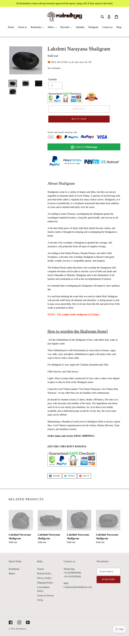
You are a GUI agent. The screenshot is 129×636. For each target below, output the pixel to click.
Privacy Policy (44, 578)
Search (40, 569)
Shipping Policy (45, 582)
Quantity (52, 79)
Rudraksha (14, 569)
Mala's (12, 573)
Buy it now (79, 119)
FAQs (40, 600)
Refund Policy (44, 573)
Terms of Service (45, 595)
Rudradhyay (21, 629)
